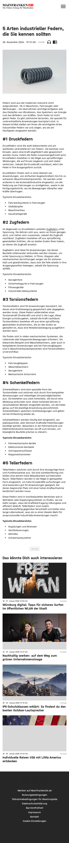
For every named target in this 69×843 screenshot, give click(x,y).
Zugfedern (52, 229)
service (34, 548)
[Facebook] (25, 780)
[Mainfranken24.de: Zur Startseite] (18, 6)
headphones (49, 42)
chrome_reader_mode (55, 42)
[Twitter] (34, 780)
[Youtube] (43, 780)
